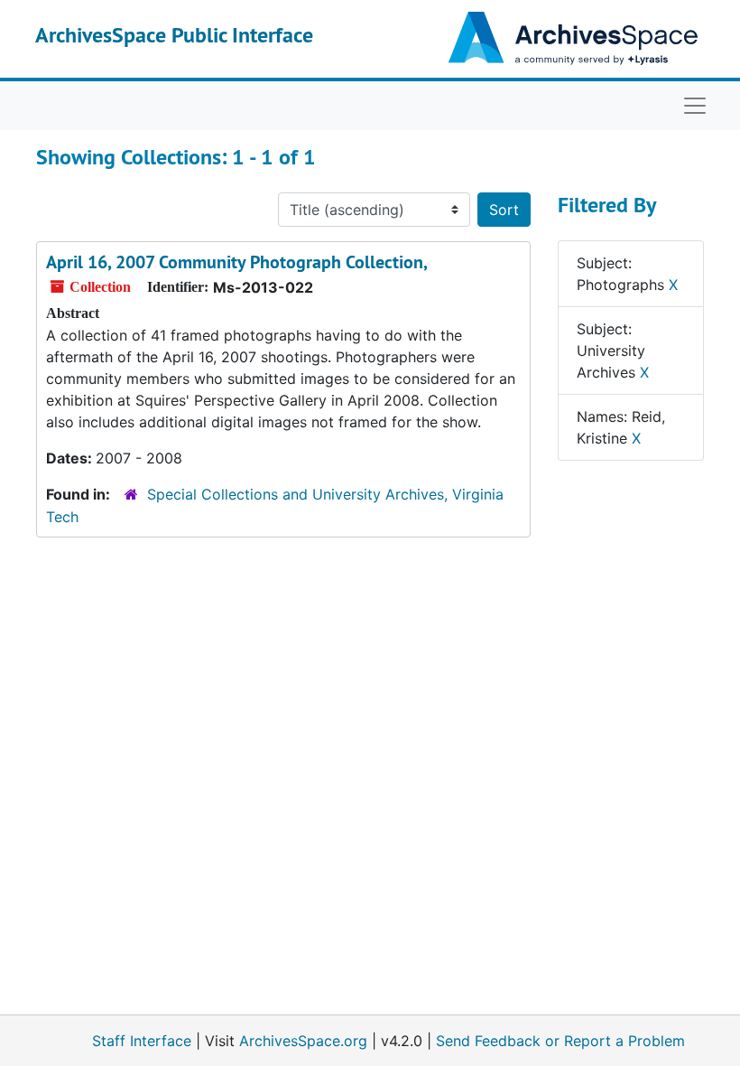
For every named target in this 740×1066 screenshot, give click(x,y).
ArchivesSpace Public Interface (174, 35)
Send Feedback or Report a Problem (560, 1041)
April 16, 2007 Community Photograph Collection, (237, 262)
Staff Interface (141, 1041)
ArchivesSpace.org (303, 1041)
